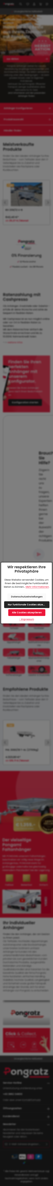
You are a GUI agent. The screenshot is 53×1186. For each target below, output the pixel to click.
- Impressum (26, 619)
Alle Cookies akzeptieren (27, 612)
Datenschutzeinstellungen (27, 596)
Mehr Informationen (37, 587)
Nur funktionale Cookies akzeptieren (28, 604)
